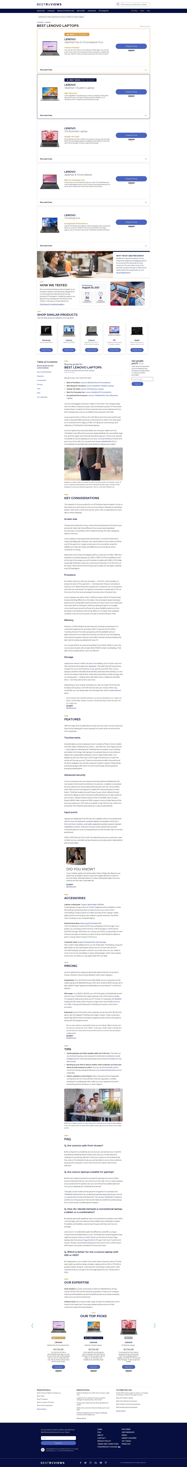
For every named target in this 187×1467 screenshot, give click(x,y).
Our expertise (42, 397)
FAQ (38, 393)
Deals (142, 11)
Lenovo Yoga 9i (83, 1240)
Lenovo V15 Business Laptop (92, 389)
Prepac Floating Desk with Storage (92, 942)
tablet (66, 755)
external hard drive (107, 1070)
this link (56, 1450)
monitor (112, 1059)
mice (73, 824)
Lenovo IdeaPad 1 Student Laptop (100, 386)
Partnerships (128, 1432)
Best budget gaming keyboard (126, 1407)
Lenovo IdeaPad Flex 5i (104, 441)
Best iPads (40, 1396)
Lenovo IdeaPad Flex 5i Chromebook (95, 383)
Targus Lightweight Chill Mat (92, 904)
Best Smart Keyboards (44, 1405)
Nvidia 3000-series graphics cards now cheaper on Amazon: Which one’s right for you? (132, 1394)
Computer (51, 11)
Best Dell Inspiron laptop (124, 1398)
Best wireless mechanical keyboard (128, 1404)
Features (40, 376)
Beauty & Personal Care (65, 11)
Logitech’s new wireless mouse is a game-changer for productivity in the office (91, 1399)
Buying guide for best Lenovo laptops (45, 367)
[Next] (154, 1325)
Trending (134, 11)
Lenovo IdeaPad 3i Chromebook (98, 392)
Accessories (41, 380)
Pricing (39, 384)
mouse (90, 1056)
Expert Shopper (129, 1438)
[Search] (118, 4)
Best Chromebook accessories (126, 1401)
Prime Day (126, 1444)
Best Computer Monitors (45, 1402)
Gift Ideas (126, 1441)
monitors (79, 824)
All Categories (103, 11)
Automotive (92, 11)
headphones (72, 1059)
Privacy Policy (104, 1441)
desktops (92, 666)
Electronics (41, 11)
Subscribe (58, 1443)
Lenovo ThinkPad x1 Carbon (109, 1197)
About (100, 1435)
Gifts (148, 11)
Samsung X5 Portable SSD (90, 923)
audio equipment (94, 824)
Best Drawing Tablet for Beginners (49, 1393)
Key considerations (44, 372)
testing (137, 261)
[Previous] (32, 1325)
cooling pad (82, 1081)
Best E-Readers (42, 1399)
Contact (101, 1438)
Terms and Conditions (108, 1444)
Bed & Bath (81, 11)
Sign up (137, 384)
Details (81, 17)
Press (124, 1435)
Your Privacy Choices (107, 1447)
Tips (38, 389)
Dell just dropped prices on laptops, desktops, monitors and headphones (92, 1414)
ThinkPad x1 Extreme (72, 1194)
